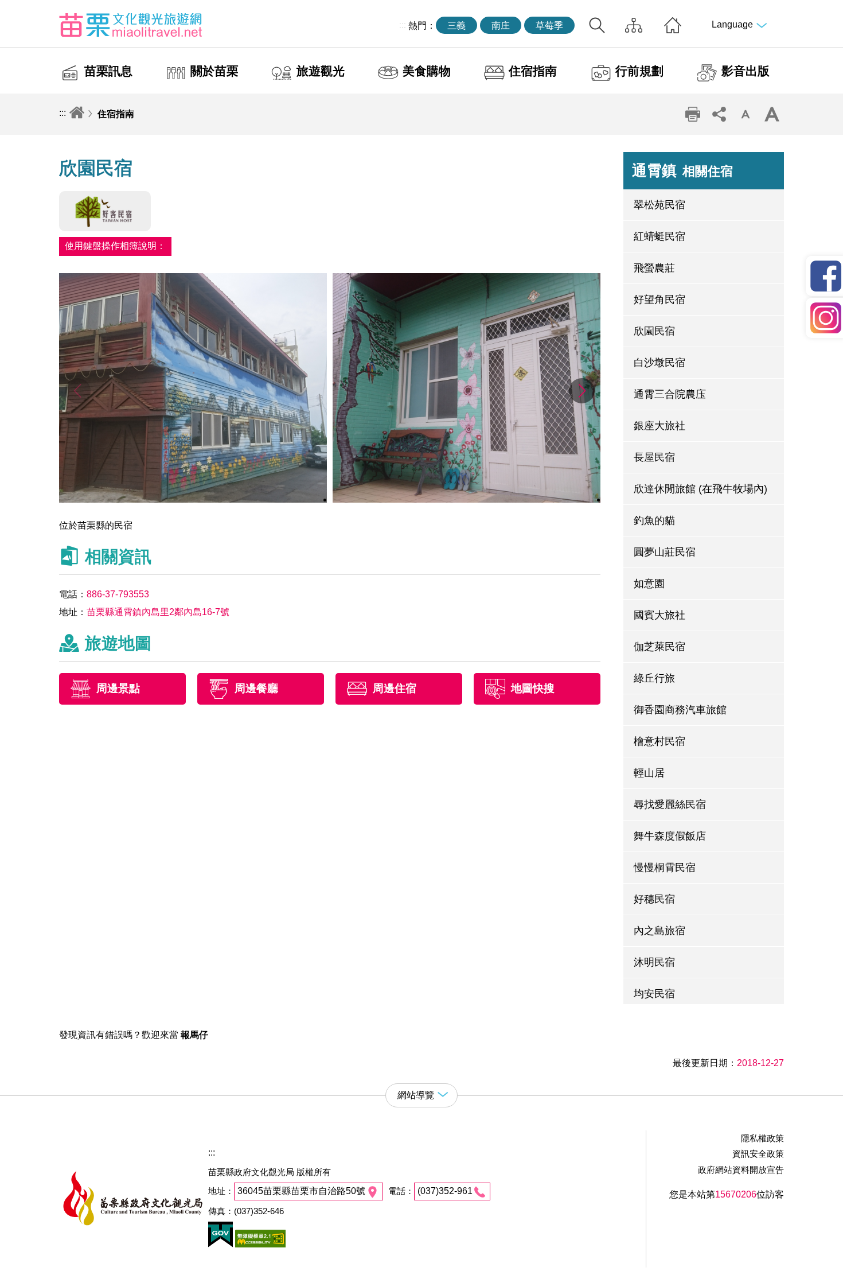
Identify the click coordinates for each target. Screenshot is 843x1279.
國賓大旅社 (659, 615)
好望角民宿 (659, 299)
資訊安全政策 (758, 1154)
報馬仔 (194, 1035)
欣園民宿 (654, 331)
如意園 (649, 583)
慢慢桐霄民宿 (665, 867)
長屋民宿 (654, 457)
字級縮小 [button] (745, 114)
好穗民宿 (654, 899)
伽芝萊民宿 (659, 646)
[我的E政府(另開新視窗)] (220, 1244)
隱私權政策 (762, 1138)
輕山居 (649, 773)
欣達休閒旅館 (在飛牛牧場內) (700, 489)
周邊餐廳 (256, 689)
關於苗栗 (214, 70)
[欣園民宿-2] (466, 499)
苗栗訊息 (108, 70)
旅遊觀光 (320, 70)
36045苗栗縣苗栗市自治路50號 (301, 1191)
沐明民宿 (654, 962)
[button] (582, 390)
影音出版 (745, 70)
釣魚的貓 (654, 520)
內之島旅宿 (659, 930)
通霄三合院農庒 (670, 394)
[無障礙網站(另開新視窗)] (259, 1244)
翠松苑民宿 (659, 205)
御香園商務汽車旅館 (680, 710)
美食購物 (427, 70)
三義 (456, 25)
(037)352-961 (445, 1191)
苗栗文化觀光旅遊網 (130, 25)
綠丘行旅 (654, 678)
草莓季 (549, 25)
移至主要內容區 (32, 9)
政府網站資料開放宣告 (741, 1170)
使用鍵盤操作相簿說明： (115, 246)
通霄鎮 (682, 170)
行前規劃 (639, 70)
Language (732, 24)
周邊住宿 (394, 689)
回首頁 (672, 25)
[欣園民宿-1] (193, 499)
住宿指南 (533, 70)
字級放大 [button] (772, 114)
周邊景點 (118, 689)
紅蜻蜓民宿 (659, 236)
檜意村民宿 (659, 741)
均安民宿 (654, 994)
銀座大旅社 (659, 425)
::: (402, 24)
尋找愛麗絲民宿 (670, 804)
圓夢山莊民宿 (665, 552)
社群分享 (719, 114)
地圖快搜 (533, 689)
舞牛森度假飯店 (670, 836)
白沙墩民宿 (659, 362)
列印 (693, 114)
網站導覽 (633, 25)
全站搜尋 (597, 25)
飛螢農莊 (654, 268)
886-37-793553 (118, 594)
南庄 (500, 25)
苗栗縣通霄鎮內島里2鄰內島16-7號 (158, 612)
